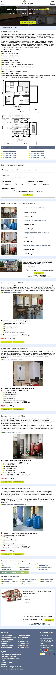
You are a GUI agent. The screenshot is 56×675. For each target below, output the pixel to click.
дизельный (28, 177)
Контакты (52, 4)
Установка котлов (23, 641)
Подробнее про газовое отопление (11, 292)
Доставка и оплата (7, 662)
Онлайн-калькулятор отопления (10, 658)
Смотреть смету (6, 342)
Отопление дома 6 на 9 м (37, 153)
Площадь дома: (6, 170)
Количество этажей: (30, 170)
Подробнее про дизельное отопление (12, 432)
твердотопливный (41, 177)
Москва (2, 4)
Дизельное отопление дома (35, 220)
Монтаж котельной (23, 643)
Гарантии (4, 665)
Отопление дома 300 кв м (9, 153)
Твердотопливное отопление (29, 584)
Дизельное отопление (47, 579)
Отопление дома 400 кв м (9, 157)
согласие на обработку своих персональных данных (39, 276)
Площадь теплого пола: (8, 188)
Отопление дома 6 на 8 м (37, 151)
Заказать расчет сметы (28, 22)
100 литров (7, 184)
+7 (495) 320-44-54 (27, 4)
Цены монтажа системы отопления (11, 654)
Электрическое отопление (29, 579)
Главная (3, 27)
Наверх (52, 1)
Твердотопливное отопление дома (37, 245)
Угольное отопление (46, 581)
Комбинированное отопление (10, 581)
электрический (17, 177)
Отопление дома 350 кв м (9, 155)
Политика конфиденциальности (11, 667)
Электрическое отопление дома (36, 232)
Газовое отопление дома (34, 208)
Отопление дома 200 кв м (9, 151)
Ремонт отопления (23, 645)
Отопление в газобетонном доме (28, 564)
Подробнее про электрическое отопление (13, 359)
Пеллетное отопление (8, 584)
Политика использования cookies (12, 669)
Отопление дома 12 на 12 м (38, 157)
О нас (3, 660)
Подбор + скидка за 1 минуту (14, 572)
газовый (6, 177)
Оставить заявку (18, 342)
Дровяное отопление (27, 581)
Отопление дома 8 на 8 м (37, 155)
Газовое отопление (7, 579)
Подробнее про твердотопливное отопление (14, 504)
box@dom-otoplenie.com (46, 638)
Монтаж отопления (23, 647)
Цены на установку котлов (8, 656)
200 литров (20, 184)
